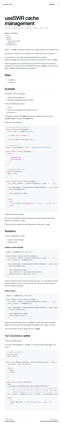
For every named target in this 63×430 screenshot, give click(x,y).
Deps (7, 35)
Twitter (37, 329)
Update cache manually (14, 41)
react (40, 28)
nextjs (46, 28)
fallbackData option (11, 44)
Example (8, 37)
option (17, 335)
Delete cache (11, 42)
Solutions (9, 39)
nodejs (35, 28)
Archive (51, 4)
